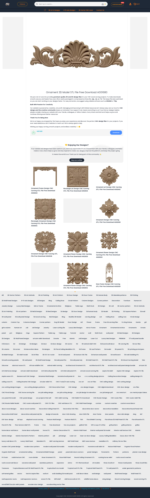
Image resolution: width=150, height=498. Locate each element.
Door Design (72, 322)
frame (97, 322)
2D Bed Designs (122, 333)
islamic (137, 430)
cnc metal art (121, 392)
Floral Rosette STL (138, 420)
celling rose (122, 317)
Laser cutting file (59, 328)
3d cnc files (136, 344)
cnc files (136, 387)
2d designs (33, 344)
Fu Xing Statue (127, 322)
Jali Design (36, 328)
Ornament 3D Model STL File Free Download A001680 (76, 92)
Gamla (138, 322)
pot (11, 333)
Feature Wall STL (70, 420)
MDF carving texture (56, 441)
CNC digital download (105, 387)
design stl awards (52, 414)
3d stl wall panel (64, 355)
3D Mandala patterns (118, 295)
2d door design (56, 344)
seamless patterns (46, 463)
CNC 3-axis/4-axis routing (65, 382)
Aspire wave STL (7, 376)
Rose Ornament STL (49, 457)
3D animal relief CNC (89, 344)
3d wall (142, 311)
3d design (64, 311)
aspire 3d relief (107, 371)
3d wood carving (39, 317)
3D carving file (123, 344)
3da (143, 360)
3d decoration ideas (31, 349)
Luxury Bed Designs (23, 306)
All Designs (41, 301)
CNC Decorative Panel (57, 387)
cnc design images (87, 387)
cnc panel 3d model (9, 398)
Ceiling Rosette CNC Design (26, 382)
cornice (98, 403)
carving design (90, 317)
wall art (45, 474)
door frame (97, 414)
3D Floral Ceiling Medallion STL (64, 349)
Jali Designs (82, 339)
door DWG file (84, 414)
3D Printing (134, 295)
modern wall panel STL (76, 447)
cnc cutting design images (11, 387)
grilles (137, 425)
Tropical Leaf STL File (75, 468)
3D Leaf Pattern (94, 349)
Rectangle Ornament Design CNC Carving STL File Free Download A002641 (43, 223)
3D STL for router (49, 355)
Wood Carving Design (122, 479)
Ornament (103, 328)
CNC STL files (49, 403)
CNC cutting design (124, 382)
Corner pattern (102, 301)
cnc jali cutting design (64, 392)
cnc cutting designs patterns (34, 387)
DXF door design (7, 420)
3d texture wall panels (99, 355)
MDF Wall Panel (73, 441)
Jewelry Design (7, 306)
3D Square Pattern (129, 311)
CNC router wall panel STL (32, 403)
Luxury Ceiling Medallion (107, 436)
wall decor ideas (82, 474)
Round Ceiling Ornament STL (84, 457)
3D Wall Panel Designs (9, 301)
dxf (81, 322)
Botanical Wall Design (46, 376)
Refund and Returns (73, 489)
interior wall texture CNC (123, 430)
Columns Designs (29, 322)
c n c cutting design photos (94, 376)
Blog (50, 301)
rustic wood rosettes (123, 457)
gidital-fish (83, 425)
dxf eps (20, 420)
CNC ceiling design (106, 382)
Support (138, 4)
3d (77, 344)
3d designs (46, 349)
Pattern (116, 452)
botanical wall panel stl (66, 376)
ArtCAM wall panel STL (68, 371)
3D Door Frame (87, 295)
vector (82, 333)
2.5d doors (5, 344)
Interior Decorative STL (62, 430)
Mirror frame (38, 306)
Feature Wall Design (54, 420)
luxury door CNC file (127, 436)
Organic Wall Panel (8, 452)
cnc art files (92, 382)
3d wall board (115, 355)
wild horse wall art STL (72, 479)
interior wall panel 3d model (100, 430)
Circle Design (134, 317)
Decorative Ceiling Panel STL (49, 409)
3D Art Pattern (58, 295)
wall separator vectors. (29, 479)
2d (14, 344)
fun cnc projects (69, 425)
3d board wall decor (107, 344)
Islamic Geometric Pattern (25, 436)
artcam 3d (143, 365)
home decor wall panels (30, 430)
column (4, 322)
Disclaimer (105, 489)
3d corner (16, 349)
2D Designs (136, 333)
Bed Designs (53, 317)
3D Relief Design (7, 355)
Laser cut (73, 436)
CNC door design (123, 387)
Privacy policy (43, 489)
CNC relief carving (61, 398)
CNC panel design (26, 398)
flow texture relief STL (22, 425)
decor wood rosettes (27, 409)
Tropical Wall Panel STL (94, 468)
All (3, 295)
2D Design (101, 306)
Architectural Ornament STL (76, 365)
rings (28, 333)
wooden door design (35, 484)
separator (60, 463)
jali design (62, 436)
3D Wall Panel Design (43, 360)
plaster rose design (139, 452)
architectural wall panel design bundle (121, 365)
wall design (96, 474)
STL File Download (82, 463)
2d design (22, 344)
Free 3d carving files (110, 322)
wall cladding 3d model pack (62, 474)
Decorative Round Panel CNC (132, 409)
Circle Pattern (73, 301)
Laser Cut (94, 339)
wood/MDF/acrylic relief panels (13, 484)
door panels (109, 414)
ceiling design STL (136, 376)
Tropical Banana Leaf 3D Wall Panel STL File (28, 468)
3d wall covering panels (10, 360)
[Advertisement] (77, 211)
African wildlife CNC (36, 365)
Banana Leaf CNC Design (26, 376)
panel (4, 333)
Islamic (72, 339)
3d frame (82, 349)
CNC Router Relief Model (10, 403)
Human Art (137, 301)
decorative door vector (90, 409)
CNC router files (116, 398)
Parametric (105, 452)
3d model (107, 349)
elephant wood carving (34, 420)
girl (145, 322)
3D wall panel (6, 317)
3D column (5, 349)
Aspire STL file (139, 371)
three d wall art (109, 463)
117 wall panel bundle (136, 339)
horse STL (46, 430)
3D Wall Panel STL (92, 360)
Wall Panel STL (136, 474)
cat (100, 317)
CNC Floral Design (8, 392)
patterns (125, 452)
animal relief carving (54, 365)
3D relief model (22, 355)
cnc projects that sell (43, 398)
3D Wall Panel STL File (109, 360)
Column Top (15, 322)
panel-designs (92, 452)
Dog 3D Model (59, 322)
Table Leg (51, 333)
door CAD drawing (68, 414)
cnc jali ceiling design (45, 392)
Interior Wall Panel (80, 430)
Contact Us (100, 10)
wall (89, 333)
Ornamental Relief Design (45, 452)
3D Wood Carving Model (129, 360)
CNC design (72, 387)
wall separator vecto (9, 479)
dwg (134, 414)
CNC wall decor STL (65, 403)
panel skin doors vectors (74, 452)
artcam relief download (41, 339)
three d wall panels (125, 463)
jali (54, 436)
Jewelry (46, 328)
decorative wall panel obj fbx (31, 414)
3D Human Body (101, 295)
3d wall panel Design (22, 317)
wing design (106, 479)
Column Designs (87, 301)
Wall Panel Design (121, 474)
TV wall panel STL (112, 468)
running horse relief (105, 457)
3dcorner (5, 365)
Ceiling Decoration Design (117, 376)
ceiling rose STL (7, 382)
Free (64, 339)
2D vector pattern (123, 306)
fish (81, 420)
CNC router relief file (133, 398)
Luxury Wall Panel (26, 441)
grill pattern (113, 425)
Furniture (127, 301)
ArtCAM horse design (9, 371)
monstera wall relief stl (96, 447)
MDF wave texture (88, 441)
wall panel (109, 333)
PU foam (5, 457)
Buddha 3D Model (75, 317)
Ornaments (133, 328)
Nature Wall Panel (114, 447)
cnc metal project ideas (138, 392)
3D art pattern (21, 311)
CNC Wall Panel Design (84, 403)
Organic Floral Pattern (132, 447)
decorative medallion (110, 409)
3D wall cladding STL (131, 355)
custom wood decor (128, 403)
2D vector (68, 344)
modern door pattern (31, 447)
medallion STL (104, 441)
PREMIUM (122, 339)
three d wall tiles (141, 463)
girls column (6, 328)
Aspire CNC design (123, 371)
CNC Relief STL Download (81, 398)
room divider (33, 457)
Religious (68, 306)
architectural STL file (96, 365)
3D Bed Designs (51, 311)
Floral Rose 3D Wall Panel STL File (116, 420)
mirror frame (90, 328)
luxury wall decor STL (9, 441)
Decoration (116, 301)
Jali (27, 328)
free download (54, 425)
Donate (56, 339)
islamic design (7, 436)
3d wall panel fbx (60, 360)
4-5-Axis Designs (69, 10)
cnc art (81, 382)
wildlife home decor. (91, 479)
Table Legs (79, 306)
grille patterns (126, 425)
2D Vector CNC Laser (86, 10)
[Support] (135, 4)
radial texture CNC (18, 457)
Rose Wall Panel (65, 457)
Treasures (5, 468)
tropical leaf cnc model (55, 468)
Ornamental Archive (54, 306)
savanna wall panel (29, 463)
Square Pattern (38, 333)
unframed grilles (7, 474)
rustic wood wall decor (10, 463)
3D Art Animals (29, 295)
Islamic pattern (43, 436)
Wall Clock (90, 306)
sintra (70, 463)
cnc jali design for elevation (86, 392)
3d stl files (35, 355)
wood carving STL (140, 479)
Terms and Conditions (56, 489)
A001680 (39, 131)
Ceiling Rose (60, 301)
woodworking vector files (56, 484)
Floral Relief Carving (94, 420)
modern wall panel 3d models (53, 447)
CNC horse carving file (26, 392)
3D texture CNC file (80, 355)
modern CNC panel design (11, 447)
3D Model (104, 311)
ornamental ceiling (25, 452)
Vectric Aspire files (32, 474)
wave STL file (45, 479)
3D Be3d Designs (36, 311)
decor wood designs (9, 409)
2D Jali (111, 306)
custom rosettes (111, 403)
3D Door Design (72, 295)
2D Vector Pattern (13, 295)
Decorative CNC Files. (70, 409)
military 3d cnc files (119, 441)
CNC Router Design (100, 398)
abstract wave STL (19, 365)
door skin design (123, 414)
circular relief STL (46, 382)
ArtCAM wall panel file (49, 371)
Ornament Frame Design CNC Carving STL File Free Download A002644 (43, 190)
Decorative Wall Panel (9, 414)
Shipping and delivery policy (90, 489)
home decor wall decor (10, 430)
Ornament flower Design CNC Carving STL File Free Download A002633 (108, 255)
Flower (89, 322)
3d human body (91, 311)
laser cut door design (87, 436)
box (79, 376)
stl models (96, 463)
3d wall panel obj (76, 360)
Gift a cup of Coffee (98, 425)
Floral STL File (6, 425)
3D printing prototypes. (136, 349)
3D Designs (6, 339)
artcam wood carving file (89, 371)
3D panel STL (119, 349)
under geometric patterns (131, 468)
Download (116, 132)
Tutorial (73, 333)
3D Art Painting (43, 295)
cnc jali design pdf (106, 392)
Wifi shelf (57, 479)
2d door (44, 344)
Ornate (142, 328)
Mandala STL (41, 441)
